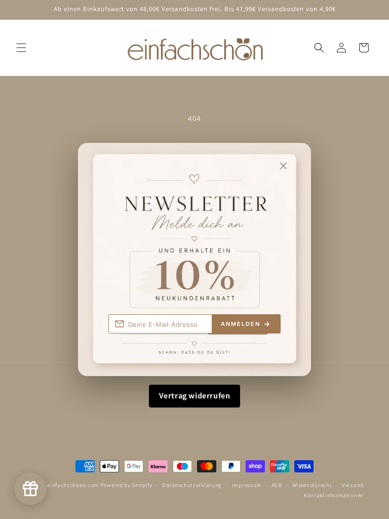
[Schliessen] (293, 159)
